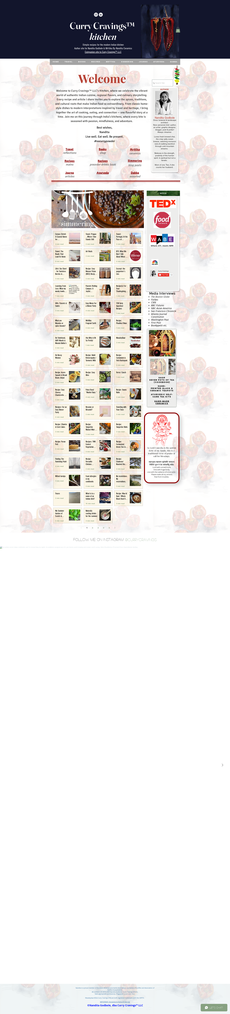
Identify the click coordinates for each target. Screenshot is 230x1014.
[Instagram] (96, 15)
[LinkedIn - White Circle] (101, 15)
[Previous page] (81, 527)
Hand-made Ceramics (161, 402)
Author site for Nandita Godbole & (90, 48)
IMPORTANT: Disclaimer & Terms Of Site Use (115, 1002)
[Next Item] (170, 343)
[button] (178, 30)
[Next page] (114, 527)
